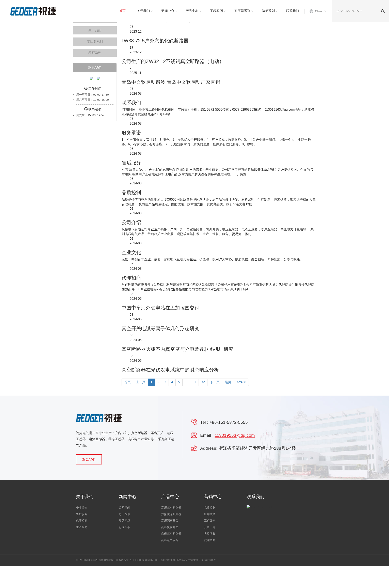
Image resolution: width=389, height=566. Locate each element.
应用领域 (209, 514)
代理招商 (131, 277)
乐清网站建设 (208, 560)
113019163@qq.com (235, 435)
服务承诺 (131, 132)
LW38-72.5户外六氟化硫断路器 (155, 40)
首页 (122, 11)
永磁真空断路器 (171, 533)
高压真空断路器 (171, 507)
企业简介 (81, 507)
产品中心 (192, 11)
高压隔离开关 (169, 520)
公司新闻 (124, 507)
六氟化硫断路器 (171, 514)
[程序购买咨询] (91, 78)
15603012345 (96, 115)
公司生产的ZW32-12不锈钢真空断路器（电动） (173, 61)
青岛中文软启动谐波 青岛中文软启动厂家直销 (171, 82)
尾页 (228, 382)
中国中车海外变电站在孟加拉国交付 (160, 307)
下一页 (215, 382)
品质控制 (131, 192)
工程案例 (216, 11)
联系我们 (292, 11)
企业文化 (131, 252)
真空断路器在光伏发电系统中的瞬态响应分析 (170, 369)
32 (203, 382)
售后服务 (131, 162)
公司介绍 (131, 222)
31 (194, 382)
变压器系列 (242, 11)
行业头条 (124, 527)
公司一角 (209, 527)
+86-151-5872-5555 (228, 422)
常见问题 (124, 520)
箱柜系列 (268, 11)
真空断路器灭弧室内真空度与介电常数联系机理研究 (177, 349)
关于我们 (143, 11)
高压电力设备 (169, 540)
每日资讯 (124, 514)
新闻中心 (167, 11)
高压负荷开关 (169, 527)
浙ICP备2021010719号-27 (174, 560)
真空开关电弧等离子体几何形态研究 (160, 328)
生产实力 (81, 527)
